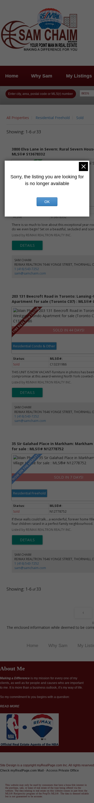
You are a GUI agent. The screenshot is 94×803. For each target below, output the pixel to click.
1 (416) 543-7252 (26, 269)
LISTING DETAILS (27, 245)
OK (47, 202)
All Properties (18, 117)
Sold (80, 117)
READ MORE (9, 706)
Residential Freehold (53, 117)
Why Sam (41, 76)
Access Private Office (62, 770)
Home (11, 76)
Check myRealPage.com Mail (22, 770)
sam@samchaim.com (30, 273)
